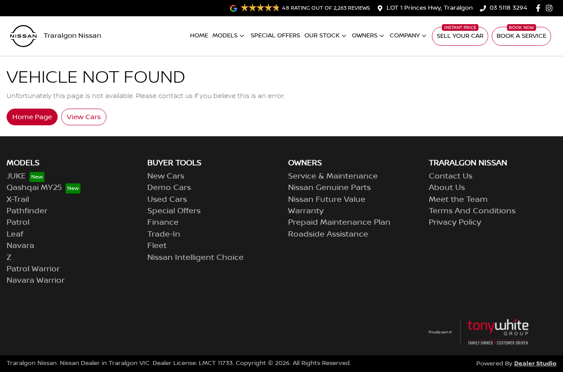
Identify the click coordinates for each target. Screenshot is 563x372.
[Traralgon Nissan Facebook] (539, 8)
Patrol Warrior (33, 269)
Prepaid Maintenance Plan (339, 222)
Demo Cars (169, 188)
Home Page (32, 117)
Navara (20, 246)
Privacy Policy (455, 222)
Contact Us (450, 176)
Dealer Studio (535, 363)
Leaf (15, 234)
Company (405, 35)
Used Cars (167, 199)
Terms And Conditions (472, 211)
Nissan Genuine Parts (329, 188)
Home (199, 35)
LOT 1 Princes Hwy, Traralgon (430, 7)
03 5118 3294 (508, 7)
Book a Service (521, 36)
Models (225, 35)
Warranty (306, 211)
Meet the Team (458, 199)
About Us (447, 188)
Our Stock (322, 35)
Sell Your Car (460, 36)
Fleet (157, 246)
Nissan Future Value (327, 199)
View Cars (84, 117)
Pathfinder (27, 211)
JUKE (16, 176)
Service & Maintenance (333, 176)
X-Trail (18, 199)
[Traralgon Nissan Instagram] (550, 8)
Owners (364, 35)
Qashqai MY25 (34, 188)
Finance (163, 222)
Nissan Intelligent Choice (195, 258)
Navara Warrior (36, 280)
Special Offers (275, 35)
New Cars (165, 176)
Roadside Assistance (328, 234)
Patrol (18, 222)
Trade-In (163, 234)
